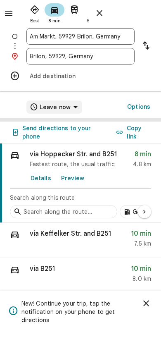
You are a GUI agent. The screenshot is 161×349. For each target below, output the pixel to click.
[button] (80, 240)
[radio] (35, 12)
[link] (80, 183)
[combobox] (80, 36)
